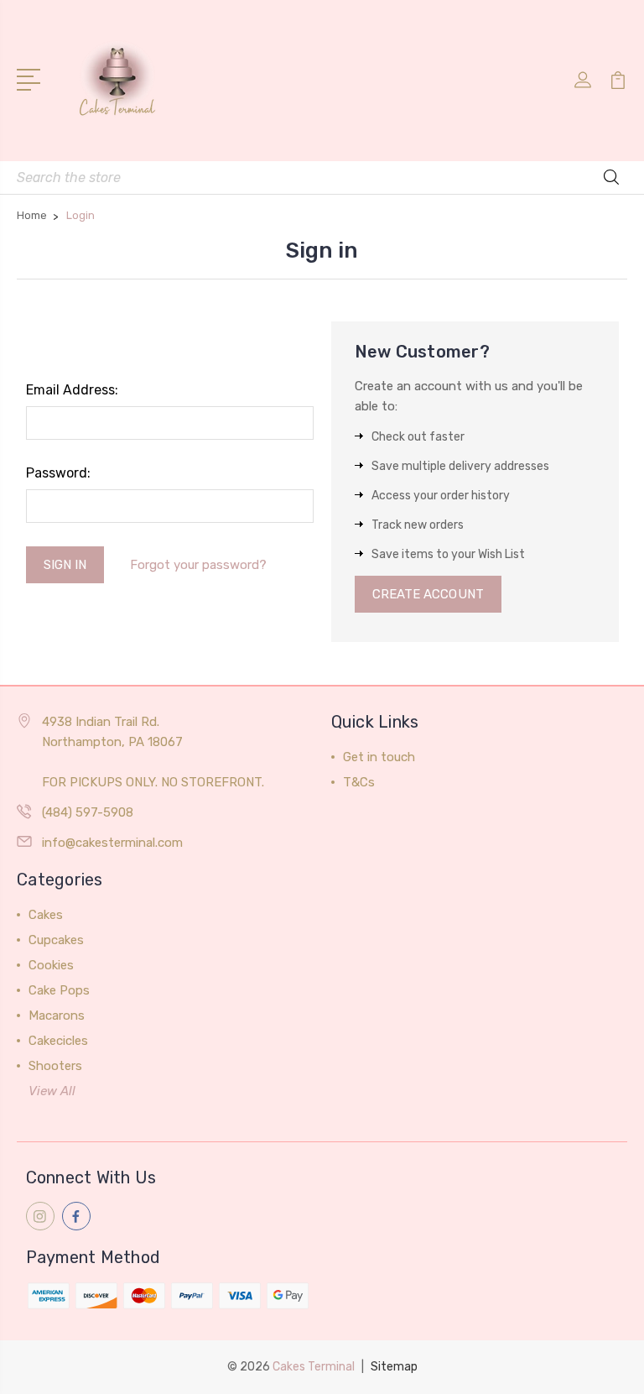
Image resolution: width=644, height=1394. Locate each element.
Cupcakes (56, 940)
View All (52, 1091)
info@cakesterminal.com (112, 842)
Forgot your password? (198, 564)
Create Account (428, 594)
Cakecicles (58, 1040)
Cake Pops (59, 990)
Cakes (46, 914)
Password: (58, 473)
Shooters (55, 1065)
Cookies (51, 965)
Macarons (57, 1015)
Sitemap (394, 1367)
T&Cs (359, 782)
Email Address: (72, 390)
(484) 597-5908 (87, 812)
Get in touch (379, 757)
